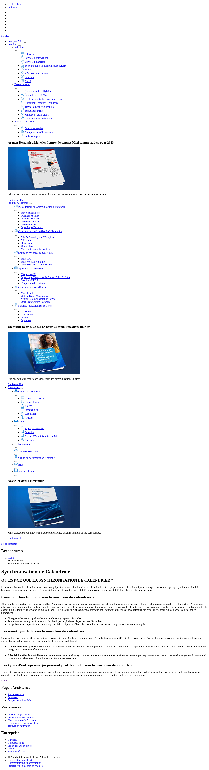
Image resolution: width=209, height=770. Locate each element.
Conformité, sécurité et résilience (41, 102)
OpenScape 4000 (30, 218)
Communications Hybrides (38, 91)
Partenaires (13, 7)
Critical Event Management (35, 296)
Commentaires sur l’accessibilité (24, 763)
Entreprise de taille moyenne (39, 132)
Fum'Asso (13, 697)
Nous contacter (9, 543)
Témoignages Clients (29, 451)
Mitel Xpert (27, 293)
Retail (28, 81)
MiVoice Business (30, 212)
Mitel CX (26, 258)
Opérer (24, 317)
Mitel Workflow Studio (33, 261)
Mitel (21, 421)
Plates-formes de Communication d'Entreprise (41, 206)
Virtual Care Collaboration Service (38, 298)
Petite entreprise (33, 136)
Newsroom (24, 444)
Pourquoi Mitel (16, 41)
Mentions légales (16, 751)
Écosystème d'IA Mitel (36, 95)
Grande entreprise (34, 128)
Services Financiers (35, 61)
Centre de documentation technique (36, 457)
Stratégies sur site (34, 110)
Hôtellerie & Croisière (36, 73)
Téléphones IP (28, 274)
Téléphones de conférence (34, 283)
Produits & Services (18, 203)
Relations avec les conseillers (23, 723)
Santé (28, 69)
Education (30, 54)
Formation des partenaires (21, 717)
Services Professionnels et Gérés (35, 305)
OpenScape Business (32, 227)
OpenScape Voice (30, 215)
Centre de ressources (29, 391)
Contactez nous (16, 742)
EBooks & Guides (34, 398)
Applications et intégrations (39, 118)
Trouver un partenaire (19, 725)
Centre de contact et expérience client (44, 99)
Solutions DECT (29, 280)
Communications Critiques (32, 287)
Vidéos (28, 405)
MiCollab (26, 240)
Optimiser (26, 320)
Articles (29, 417)
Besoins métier (22, 84)
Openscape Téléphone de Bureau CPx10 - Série (45, 277)
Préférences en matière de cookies (25, 765)
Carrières (29, 440)
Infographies (31, 409)
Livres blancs (32, 402)
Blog (20, 464)
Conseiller (26, 311)
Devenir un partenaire (19, 714)
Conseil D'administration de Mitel (42, 436)
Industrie (29, 77)
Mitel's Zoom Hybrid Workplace (37, 237)
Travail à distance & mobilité (39, 106)
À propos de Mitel (34, 428)
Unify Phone (27, 246)
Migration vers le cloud (37, 114)
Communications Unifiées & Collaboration (40, 231)
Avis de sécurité (26, 471)
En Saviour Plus (16, 200)
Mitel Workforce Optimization (36, 264)
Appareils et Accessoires (30, 268)
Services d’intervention (36, 57)
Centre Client (15, 4)
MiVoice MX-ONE (31, 221)
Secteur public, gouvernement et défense (45, 65)
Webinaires (30, 413)
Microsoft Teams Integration (35, 249)
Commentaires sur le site (20, 760)
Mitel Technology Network (22, 720)
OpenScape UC (29, 243)
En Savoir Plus (15, 384)
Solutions (13, 44)
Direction (29, 432)
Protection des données (20, 745)
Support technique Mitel (20, 700)
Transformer (27, 314)
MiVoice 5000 (28, 224)
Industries (19, 47)
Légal (11, 748)
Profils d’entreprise (24, 121)
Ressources (14, 387)
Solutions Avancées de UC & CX (35, 252)
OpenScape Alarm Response (35, 301)
